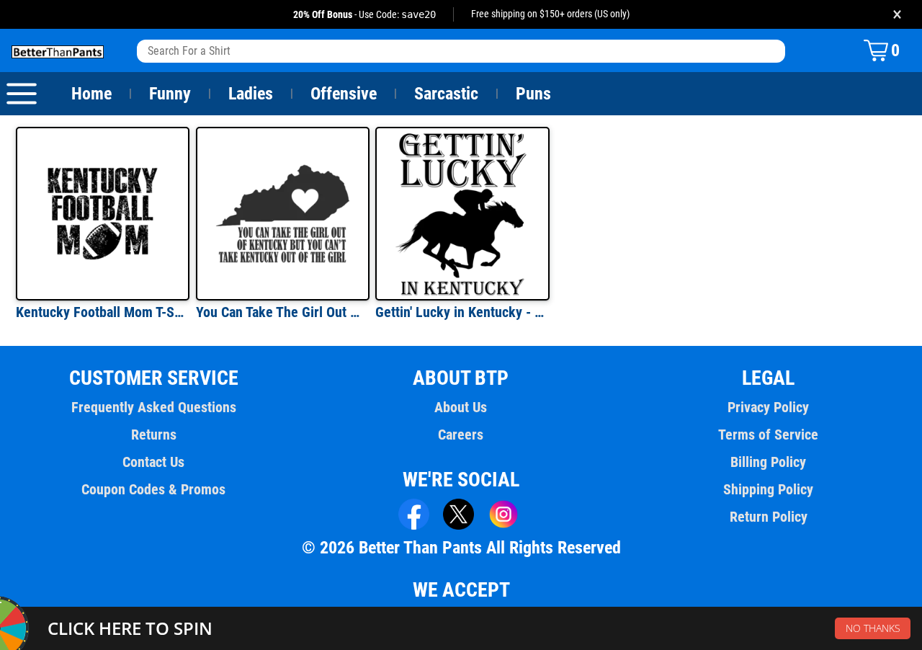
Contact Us (153, 462)
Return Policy (768, 516)
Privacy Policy (768, 407)
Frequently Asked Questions (153, 407)
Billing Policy (768, 462)
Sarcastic (446, 94)
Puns (533, 94)
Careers (460, 434)
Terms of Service (768, 434)
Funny (170, 94)
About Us (460, 407)
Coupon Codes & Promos (153, 489)
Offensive (343, 94)
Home (91, 94)
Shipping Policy (768, 489)
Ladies (250, 94)
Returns (153, 434)
